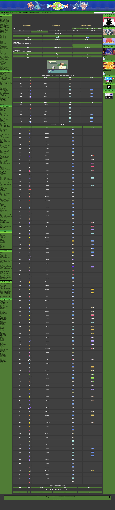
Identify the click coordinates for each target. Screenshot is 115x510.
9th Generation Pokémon (4, 67)
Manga (6, 231)
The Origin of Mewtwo (4, 253)
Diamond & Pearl (3, 173)
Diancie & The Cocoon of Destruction (4, 272)
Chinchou (47, 289)
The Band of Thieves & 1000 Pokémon (5, 148)
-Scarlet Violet (2, 327)
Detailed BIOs (2, 235)
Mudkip (47, 363)
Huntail (47, 463)
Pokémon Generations (4, 90)
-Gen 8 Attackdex (3, 38)
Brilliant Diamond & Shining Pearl (6, 122)
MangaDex (2, 233)
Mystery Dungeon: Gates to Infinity (5, 164)
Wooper (47, 307)
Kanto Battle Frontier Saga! (5, 78)
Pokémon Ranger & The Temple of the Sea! (5, 262)
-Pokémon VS (2, 360)
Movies (6, 250)
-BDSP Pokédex (3, 26)
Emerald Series (2, 242)
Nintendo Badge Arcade (4, 157)
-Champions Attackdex (4, 39)
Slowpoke (47, 166)
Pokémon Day (2, 60)
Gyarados (47, 229)
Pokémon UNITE (3, 130)
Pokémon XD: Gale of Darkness (5, 193)
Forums (11, 12)
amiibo (1, 225)
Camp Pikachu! (2, 286)
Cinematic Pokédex (3, 46)
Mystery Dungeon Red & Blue (5, 198)
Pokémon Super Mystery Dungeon (4, 152)
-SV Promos (2, 362)
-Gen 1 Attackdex (3, 32)
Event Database (3, 66)
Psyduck (47, 141)
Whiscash (47, 415)
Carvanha (47, 396)
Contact (15, 12)
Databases (6, 14)
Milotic (47, 430)
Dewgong (47, 178)
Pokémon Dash (2, 194)
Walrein (45, 96)
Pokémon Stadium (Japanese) (5, 214)
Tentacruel (47, 163)
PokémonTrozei (3, 199)
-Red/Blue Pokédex (3, 18)
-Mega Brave (2, 346)
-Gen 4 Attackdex (3, 34)
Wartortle (47, 133)
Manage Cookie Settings (70, 496)
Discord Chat (2, 65)
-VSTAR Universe (3, 359)
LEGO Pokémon (3, 61)
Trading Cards (6, 299)
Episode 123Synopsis (106, 56)
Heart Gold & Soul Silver (4, 175)
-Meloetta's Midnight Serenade (5, 269)
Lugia (47, 359)
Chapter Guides (3, 236)
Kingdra (47, 344)
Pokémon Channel (3, 195)
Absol (47, 437)
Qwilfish (47, 318)
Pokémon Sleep (3, 117)
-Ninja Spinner (2, 342)
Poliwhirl (47, 152)
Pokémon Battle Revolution (5, 181)
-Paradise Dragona (3, 353)
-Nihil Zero (2, 343)
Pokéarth (51, 12)
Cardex (1, 45)
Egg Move (99, 28)
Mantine (47, 341)
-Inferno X (2, 345)
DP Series (2, 243)
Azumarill (47, 300)
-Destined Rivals (3, 316)
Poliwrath (47, 155)
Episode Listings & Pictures (5, 72)
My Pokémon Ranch (3, 187)
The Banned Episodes (4, 87)
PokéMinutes (2, 96)
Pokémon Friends (3, 113)
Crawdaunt (47, 422)
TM (87, 28)
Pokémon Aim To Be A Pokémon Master (6, 84)
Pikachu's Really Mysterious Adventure (5, 294)
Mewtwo (47, 270)
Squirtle (47, 129)
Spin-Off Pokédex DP (4, 44)
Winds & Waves (3, 108)
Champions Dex (57, 33)
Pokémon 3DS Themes (4, 223)
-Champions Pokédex (4, 30)
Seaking (47, 215)
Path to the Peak (3, 95)
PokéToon (2, 94)
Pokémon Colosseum (4, 192)
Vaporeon (47, 237)
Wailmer (47, 404)
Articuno (47, 255)
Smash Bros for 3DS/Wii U (5, 156)
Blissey (47, 352)
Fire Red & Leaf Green (4, 191)
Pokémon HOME (3, 123)
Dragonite (47, 267)
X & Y (1, 143)
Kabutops (47, 252)
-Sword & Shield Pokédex (4, 25)
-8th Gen (1, 51)
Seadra (47, 207)
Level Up (81, 28)
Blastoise (47, 137)
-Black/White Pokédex (4, 22)
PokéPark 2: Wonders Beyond (5, 165)
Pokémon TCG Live (3, 131)
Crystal (1, 205)
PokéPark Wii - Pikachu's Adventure (4, 180)
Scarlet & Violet (2, 110)
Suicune (47, 355)
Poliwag (47, 148)
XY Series (2, 247)
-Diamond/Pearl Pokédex (4, 21)
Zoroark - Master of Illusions (5, 265)
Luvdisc (47, 474)
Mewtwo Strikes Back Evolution (5, 277)
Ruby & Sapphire (3, 190)
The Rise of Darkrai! (3, 263)
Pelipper (47, 389)
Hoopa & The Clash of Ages (5, 273)
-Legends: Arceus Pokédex (5, 27)
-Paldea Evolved (3, 326)
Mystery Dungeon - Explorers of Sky (5, 183)
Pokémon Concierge (3, 100)
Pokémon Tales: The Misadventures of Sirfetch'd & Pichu (5, 102)
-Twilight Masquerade (4, 321)
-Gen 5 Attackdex (3, 35)
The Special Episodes (4, 86)
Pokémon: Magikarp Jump (4, 137)
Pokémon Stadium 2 (3, 206)
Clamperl (47, 459)
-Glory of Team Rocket (4, 349)
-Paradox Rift (2, 324)
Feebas (47, 426)
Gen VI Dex (75, 30)
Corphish (47, 418)
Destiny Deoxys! (3, 259)
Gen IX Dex (21, 30)
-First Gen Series (3, 334)
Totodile (47, 278)
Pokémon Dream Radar (4, 160)
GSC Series (2, 239)
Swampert (47, 370)
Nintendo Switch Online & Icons (5, 226)
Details (75, 28)
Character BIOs (3, 234)
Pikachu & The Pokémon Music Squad (5, 297)
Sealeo (45, 93)
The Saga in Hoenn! (3, 77)
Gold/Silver (2, 204)
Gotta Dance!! (2, 287)
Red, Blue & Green (3, 210)
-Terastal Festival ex (3, 352)
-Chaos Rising (2, 310)
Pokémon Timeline (3, 53)
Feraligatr (47, 285)
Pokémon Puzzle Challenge (5, 207)
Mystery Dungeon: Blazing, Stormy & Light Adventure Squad (6, 179)
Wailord (47, 407)
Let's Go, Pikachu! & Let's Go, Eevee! (5, 135)
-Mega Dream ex (3, 344)
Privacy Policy (61, 496)
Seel (47, 174)
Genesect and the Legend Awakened (4, 270)
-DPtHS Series (2, 331)
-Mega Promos (2, 336)
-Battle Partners (3, 351)
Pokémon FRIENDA (3, 229)
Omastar (47, 244)
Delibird (47, 337)
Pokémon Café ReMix (4, 115)
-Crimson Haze (2, 357)
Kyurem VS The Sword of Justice (6, 268)
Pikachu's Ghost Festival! (4, 289)
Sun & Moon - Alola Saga (4, 81)
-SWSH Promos (3, 337)
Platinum (1, 174)
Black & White (2, 159)
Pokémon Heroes (3, 258)
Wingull (47, 385)
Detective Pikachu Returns (5, 118)
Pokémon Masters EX (4, 116)
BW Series (2, 245)
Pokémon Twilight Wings (4, 91)
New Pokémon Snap (3, 129)
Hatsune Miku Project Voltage (5, 56)
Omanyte (47, 241)
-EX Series (2, 332)
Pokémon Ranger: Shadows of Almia (5, 185)
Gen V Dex (93, 30)
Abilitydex (1, 42)
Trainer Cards (2, 303)
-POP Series (2, 340)
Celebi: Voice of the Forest (5, 257)
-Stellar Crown (2, 320)
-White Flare (2, 315)
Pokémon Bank (2, 144)
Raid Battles (2, 305)
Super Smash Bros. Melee (4, 208)
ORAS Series (2, 248)
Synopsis (106, 72)
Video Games (6, 106)
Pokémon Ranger (3, 197)
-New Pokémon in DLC (4, 68)
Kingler (47, 192)
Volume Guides (2, 237)
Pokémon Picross (3, 153)
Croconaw (47, 281)
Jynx (47, 226)
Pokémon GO (2, 114)
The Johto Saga (3, 76)
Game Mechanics (3, 47)
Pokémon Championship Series (5, 219)
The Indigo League (3, 75)
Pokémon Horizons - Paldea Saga (6, 85)
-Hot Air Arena (2, 350)
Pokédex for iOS (3, 171)
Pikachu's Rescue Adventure (5, 284)
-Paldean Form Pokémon (4, 69)
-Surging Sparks (3, 319)
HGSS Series (2, 244)
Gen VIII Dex (39, 30)
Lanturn (47, 292)
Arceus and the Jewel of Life (5, 264)
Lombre (47, 378)
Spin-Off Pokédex (3, 43)
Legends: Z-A (2, 111)
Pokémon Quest (3, 140)
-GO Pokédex (2, 28)
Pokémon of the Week (4, 49)
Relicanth (47, 470)
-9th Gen (1, 50)
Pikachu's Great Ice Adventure (5, 291)
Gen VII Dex (57, 30)
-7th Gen (1, 52)
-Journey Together (3, 317)
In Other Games (3, 220)
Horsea (47, 204)
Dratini (47, 259)
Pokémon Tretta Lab (3, 161)
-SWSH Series (2, 328)
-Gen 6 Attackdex (3, 36)
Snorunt (45, 83)
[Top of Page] (109, 497)
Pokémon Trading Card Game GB (6, 216)
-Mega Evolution (3, 314)
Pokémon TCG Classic (4, 306)
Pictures (106, 59)
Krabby (47, 189)
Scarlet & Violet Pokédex (34, 12)
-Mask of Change (3, 356)
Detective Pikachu (3, 139)
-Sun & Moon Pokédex (4, 23)
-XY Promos (2, 339)
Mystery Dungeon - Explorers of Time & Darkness (5, 186)
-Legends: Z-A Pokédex (4, 29)
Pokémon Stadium (3, 215)
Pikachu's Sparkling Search (5, 292)
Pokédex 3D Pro (3, 168)
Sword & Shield (2, 121)
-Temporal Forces (3, 322)
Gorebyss (47, 467)
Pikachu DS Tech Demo (4, 200)
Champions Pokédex (44, 12)
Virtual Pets (2, 224)
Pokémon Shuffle (3, 149)
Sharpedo (47, 400)
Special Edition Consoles (4, 222)
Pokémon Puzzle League (4, 212)
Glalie (46, 86)
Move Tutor (93, 28)
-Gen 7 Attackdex (3, 37)
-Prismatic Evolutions (3, 318)
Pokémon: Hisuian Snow (4, 92)
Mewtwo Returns (3, 256)
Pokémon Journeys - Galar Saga (5, 82)
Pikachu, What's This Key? (5, 295)
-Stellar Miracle (2, 354)
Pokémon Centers (3, 54)
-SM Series (2, 329)
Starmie (47, 222)
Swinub (47, 326)
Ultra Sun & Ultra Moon (4, 133)
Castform (46, 79)
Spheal (45, 90)
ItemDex (1, 40)
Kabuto (47, 248)
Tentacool (47, 159)
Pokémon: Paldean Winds (4, 93)
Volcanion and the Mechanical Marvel (5, 274)
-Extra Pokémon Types (4, 302)
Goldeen (47, 211)
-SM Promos (2, 338)
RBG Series (2, 238)
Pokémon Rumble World (4, 150)
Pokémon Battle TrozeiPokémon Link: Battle (5, 146)
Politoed (47, 304)
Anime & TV (6, 71)
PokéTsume (2, 104)
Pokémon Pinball (3, 213)
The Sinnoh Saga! (3, 79)
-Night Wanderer (3, 355)
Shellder (47, 181)
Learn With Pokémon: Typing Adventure (5, 170)
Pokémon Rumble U (3, 162)
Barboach (47, 411)
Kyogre (47, 481)
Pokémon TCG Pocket (4, 119)
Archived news (2, 17)
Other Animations (3, 98)
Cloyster (47, 185)
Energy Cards (2, 304)
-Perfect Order (2, 311)
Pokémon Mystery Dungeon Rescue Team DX (5, 127)
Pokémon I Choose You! (4, 275)
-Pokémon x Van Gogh (4, 59)
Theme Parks (2, 63)
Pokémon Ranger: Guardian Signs (5, 176)
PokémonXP (2, 55)
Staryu (47, 218)
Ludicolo (47, 381)
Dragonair (47, 263)
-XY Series (2, 330)
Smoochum (47, 348)
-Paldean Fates (2, 323)
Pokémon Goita (2, 228)
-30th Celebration (3, 309)
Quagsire (47, 311)
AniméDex (2, 73)
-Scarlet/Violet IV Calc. (4, 48)
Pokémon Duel (2, 155)
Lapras (47, 233)
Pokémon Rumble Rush (4, 138)
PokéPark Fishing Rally (4, 201)
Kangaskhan (47, 200)
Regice (47, 478)
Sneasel (47, 322)
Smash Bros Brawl (3, 188)
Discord (19, 12)
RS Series (2, 240)
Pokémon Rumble (3, 177)
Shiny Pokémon (3, 88)
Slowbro (47, 170)
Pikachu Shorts (6, 281)
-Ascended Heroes (3, 312)
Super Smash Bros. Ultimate (5, 141)
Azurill (47, 392)
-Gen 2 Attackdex (3, 33)
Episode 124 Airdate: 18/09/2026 (107, 70)
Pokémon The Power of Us (5, 276)
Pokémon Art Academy (4, 147)
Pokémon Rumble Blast (4, 166)
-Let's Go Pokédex (3, 24)
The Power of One (3, 254)
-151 (1, 325)
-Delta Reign (2, 308)
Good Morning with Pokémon (5, 97)
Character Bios (2, 74)
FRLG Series (2, 241)
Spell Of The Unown (3, 255)
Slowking (47, 315)
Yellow (1, 211)
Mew (47, 274)
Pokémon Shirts (3, 62)
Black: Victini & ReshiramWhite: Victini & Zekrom (5, 267)
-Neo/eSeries (2, 333)
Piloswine (47, 329)
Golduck (47, 144)
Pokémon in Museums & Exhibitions (4, 58)
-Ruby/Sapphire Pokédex (4, 20)
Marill (47, 296)
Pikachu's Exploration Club (4, 290)
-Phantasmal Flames (3, 313)
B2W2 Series (2, 246)
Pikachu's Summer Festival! (5, 288)
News (1, 16)
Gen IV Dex (21, 31)
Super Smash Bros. (3, 217)
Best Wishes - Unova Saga (5, 80)
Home (7, 12)
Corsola (47, 333)
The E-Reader (2, 202)
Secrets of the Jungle (4, 278)
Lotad (47, 374)
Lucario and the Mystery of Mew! (6, 260)
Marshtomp (47, 367)
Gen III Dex (39, 31)
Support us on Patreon (57, 499)
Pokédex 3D (2, 167)
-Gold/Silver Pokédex (3, 19)
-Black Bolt (2, 347)
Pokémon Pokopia (3, 112)
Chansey (47, 196)
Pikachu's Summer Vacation (5, 283)
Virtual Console (2, 221)
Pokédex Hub (25, 12)
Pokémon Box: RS (3, 196)
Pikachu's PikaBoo (3, 285)
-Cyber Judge (2, 358)
